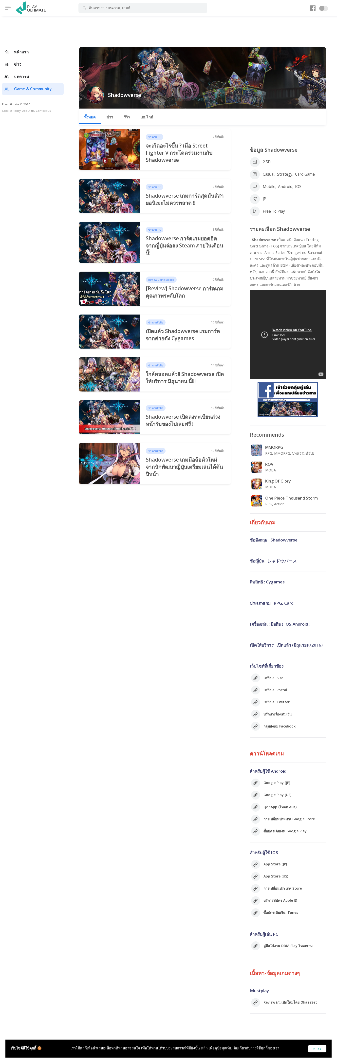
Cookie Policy (11, 110)
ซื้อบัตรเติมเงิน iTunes (280, 912)
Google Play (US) (277, 794)
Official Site (273, 677)
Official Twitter (276, 702)
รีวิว (127, 116)
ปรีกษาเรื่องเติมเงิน (277, 714)
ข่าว (110, 116)
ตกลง (317, 1048)
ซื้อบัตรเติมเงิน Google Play (285, 831)
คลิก (204, 1048)
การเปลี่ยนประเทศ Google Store (289, 819)
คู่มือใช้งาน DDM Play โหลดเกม (288, 945)
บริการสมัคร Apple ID (280, 900)
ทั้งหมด (90, 116)
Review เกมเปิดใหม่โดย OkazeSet (290, 1002)
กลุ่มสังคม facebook (279, 726)
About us (28, 110)
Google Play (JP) (276, 782)
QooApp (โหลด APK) (280, 806)
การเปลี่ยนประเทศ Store (282, 888)
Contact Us (43, 110)
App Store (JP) (275, 864)
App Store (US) (275, 876)
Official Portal (275, 690)
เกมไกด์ (147, 116)
